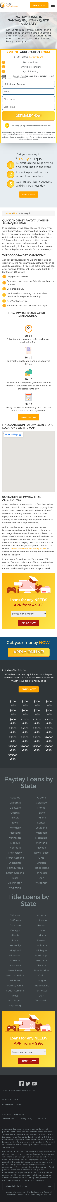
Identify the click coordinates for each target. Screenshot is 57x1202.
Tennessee (41, 872)
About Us (6, 1114)
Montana (41, 842)
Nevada (41, 847)
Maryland (15, 832)
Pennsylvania (15, 867)
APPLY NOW (29, 622)
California (15, 802)
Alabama (15, 797)
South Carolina (15, 872)
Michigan (41, 832)
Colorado (41, 802)
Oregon (41, 862)
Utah (15, 213)
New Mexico (41, 852)
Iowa (15, 822)
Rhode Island (41, 867)
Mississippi (41, 837)
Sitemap (42, 1118)
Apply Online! (28, 651)
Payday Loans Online (11, 1104)
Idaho (41, 812)
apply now (39, 5)
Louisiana (41, 827)
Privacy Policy (31, 135)
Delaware (15, 807)
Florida (41, 807)
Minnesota (15, 837)
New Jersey (15, 852)
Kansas (41, 822)
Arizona (41, 797)
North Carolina (15, 857)
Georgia (15, 812)
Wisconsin (41, 882)
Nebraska (15, 847)
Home (8, 213)
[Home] (8, 5)
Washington (15, 882)
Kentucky (15, 827)
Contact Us (19, 1114)
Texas (15, 877)
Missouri (15, 842)
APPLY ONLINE (28, 417)
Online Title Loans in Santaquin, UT (28, 548)
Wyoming (15, 887)
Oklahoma (15, 862)
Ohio (41, 857)
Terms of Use (48, 135)
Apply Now (29, 689)
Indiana (41, 817)
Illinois (15, 817)
